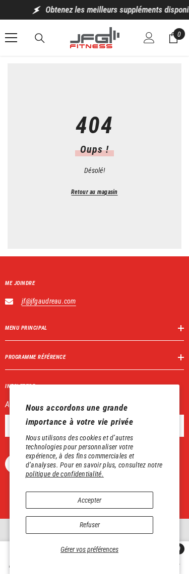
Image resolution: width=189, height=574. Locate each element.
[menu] (11, 38)
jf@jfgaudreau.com (49, 301)
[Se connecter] (149, 37)
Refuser (90, 525)
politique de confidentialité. (65, 474)
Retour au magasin (94, 192)
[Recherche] (40, 38)
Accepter (89, 500)
